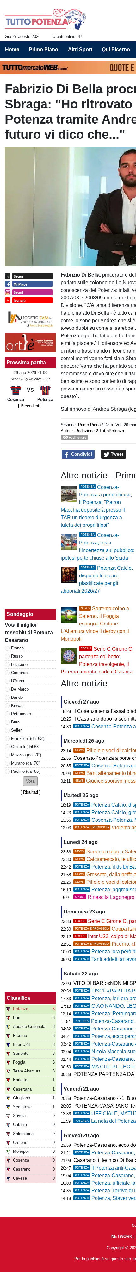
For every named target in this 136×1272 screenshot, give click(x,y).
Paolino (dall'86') (25, 771)
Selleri (16, 730)
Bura (15, 722)
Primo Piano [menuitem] (43, 49)
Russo (17, 656)
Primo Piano (89, 424)
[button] (30, 781)
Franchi (18, 648)
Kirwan (17, 705)
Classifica (18, 998)
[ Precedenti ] (30, 405)
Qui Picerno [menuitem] (116, 49)
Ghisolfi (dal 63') (25, 746)
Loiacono (19, 664)
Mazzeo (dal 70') (26, 755)
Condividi (81, 454)
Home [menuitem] (12, 49)
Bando (17, 697)
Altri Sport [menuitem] (80, 49)
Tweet (116, 454)
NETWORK (121, 1236)
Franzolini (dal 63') (27, 738)
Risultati (30, 792)
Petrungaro (21, 713)
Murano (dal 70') (25, 763)
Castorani (19, 672)
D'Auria (17, 681)
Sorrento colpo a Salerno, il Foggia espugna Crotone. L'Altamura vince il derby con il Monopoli (95, 624)
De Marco (20, 689)
